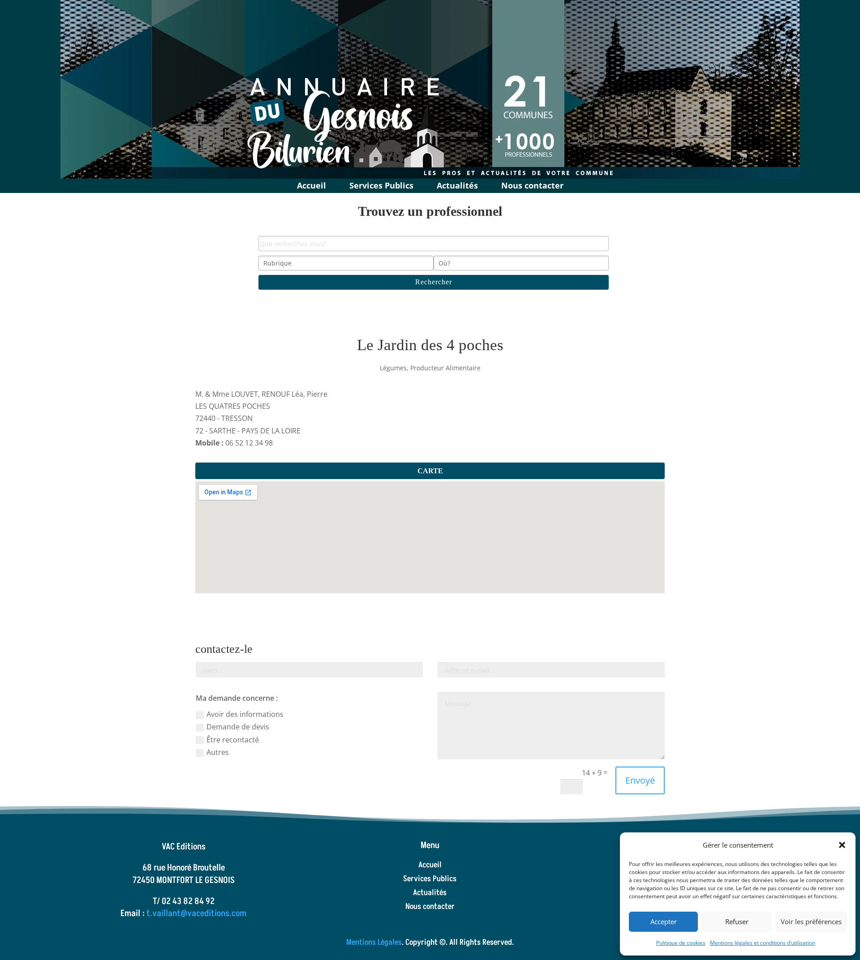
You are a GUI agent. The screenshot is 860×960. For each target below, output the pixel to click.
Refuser (736, 921)
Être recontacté (232, 740)
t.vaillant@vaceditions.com (196, 913)
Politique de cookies (680, 943)
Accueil (311, 184)
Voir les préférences (811, 921)
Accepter (663, 921)
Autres (217, 752)
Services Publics (381, 184)
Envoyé (640, 780)
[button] (842, 844)
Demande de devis (237, 727)
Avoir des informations (245, 714)
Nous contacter (532, 184)
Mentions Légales (374, 942)
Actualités (457, 184)
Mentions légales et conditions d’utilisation (762, 943)
